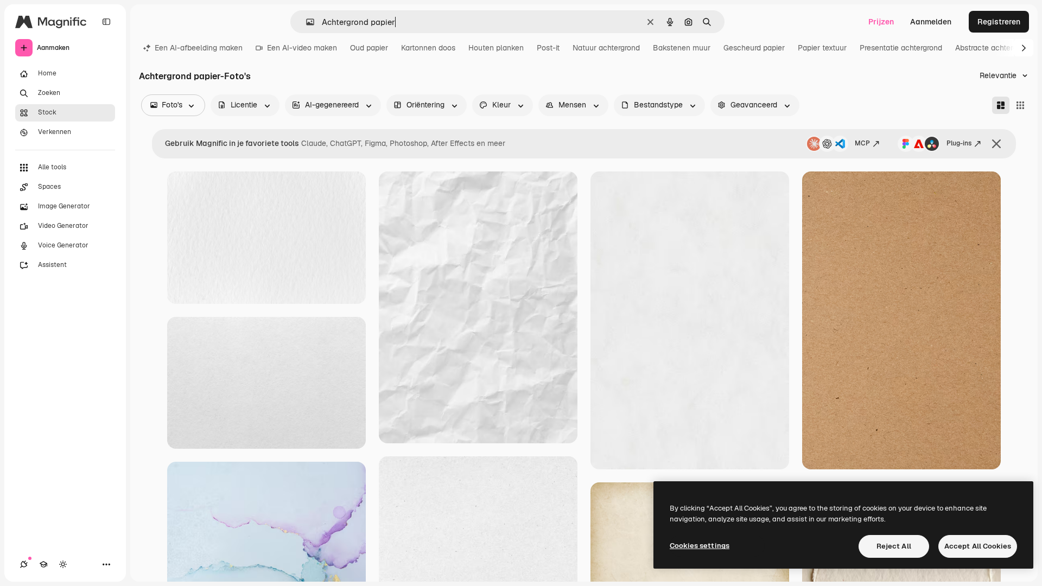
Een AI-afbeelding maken (199, 48)
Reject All (893, 546)
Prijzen (881, 22)
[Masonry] (1000, 105)
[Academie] (43, 564)
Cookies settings (699, 545)
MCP (862, 143)
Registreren (998, 22)
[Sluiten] (996, 143)
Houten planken (496, 48)
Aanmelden (930, 22)
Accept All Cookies (977, 546)
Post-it (548, 48)
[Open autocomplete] (306, 22)
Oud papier (369, 48)
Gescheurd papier (754, 48)
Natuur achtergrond (606, 48)
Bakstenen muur (681, 48)
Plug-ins (958, 143)
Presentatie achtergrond (901, 48)
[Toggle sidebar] (106, 21)
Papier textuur (822, 48)
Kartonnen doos (428, 48)
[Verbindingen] (24, 564)
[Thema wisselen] (63, 564)
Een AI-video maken (302, 48)
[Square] (1020, 105)
